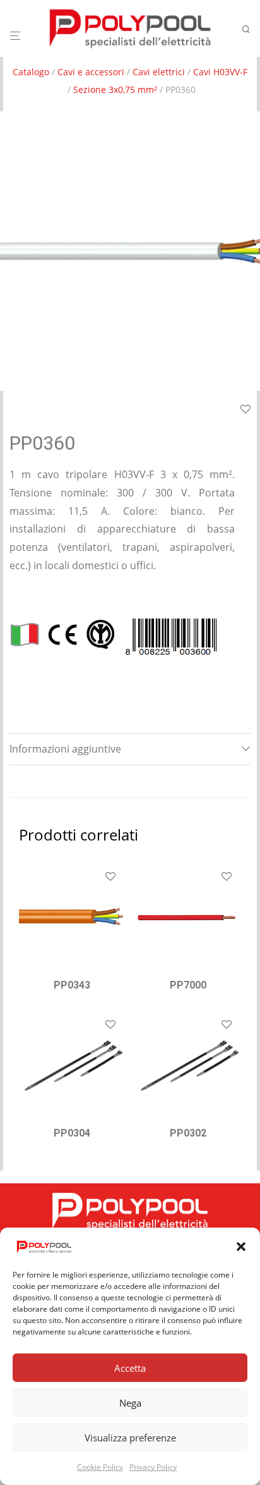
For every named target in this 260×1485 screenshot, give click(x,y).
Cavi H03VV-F (220, 72)
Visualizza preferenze (130, 1437)
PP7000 (188, 985)
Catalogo (31, 72)
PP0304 (72, 1133)
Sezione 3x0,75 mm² (115, 89)
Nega (130, 1402)
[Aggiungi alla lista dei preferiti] (110, 877)
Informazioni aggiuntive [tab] (65, 749)
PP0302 (188, 1133)
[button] (241, 1246)
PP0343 (72, 985)
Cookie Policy (100, 1467)
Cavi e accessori (90, 72)
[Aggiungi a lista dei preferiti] (245, 410)
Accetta (130, 1368)
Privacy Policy (153, 1467)
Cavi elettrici (159, 72)
